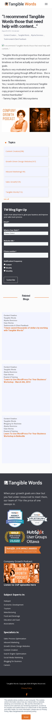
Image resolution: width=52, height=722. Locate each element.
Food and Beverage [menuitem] (12, 616)
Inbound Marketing (15, 171)
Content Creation (10, 35)
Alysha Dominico (37, 35)
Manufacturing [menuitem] (10, 612)
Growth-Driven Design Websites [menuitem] (17, 646)
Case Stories (9, 323)
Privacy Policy (26, 688)
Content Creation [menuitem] (11, 650)
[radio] (26, 264)
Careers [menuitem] (7, 665)
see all (6, 199)
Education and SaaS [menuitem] (12, 620)
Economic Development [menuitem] (13, 605)
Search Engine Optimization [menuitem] (15, 654)
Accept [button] (26, 717)
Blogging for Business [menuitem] (13, 661)
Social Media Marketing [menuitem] (13, 657)
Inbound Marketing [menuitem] (11, 642)
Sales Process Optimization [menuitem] (15, 638)
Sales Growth (13, 182)
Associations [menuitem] (9, 623)
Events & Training (11, 377)
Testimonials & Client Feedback (15, 39)
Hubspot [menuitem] (7, 601)
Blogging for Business (12, 423)
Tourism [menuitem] (7, 608)
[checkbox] (26, 267)
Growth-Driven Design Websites (21, 161)
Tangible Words (23, 35)
